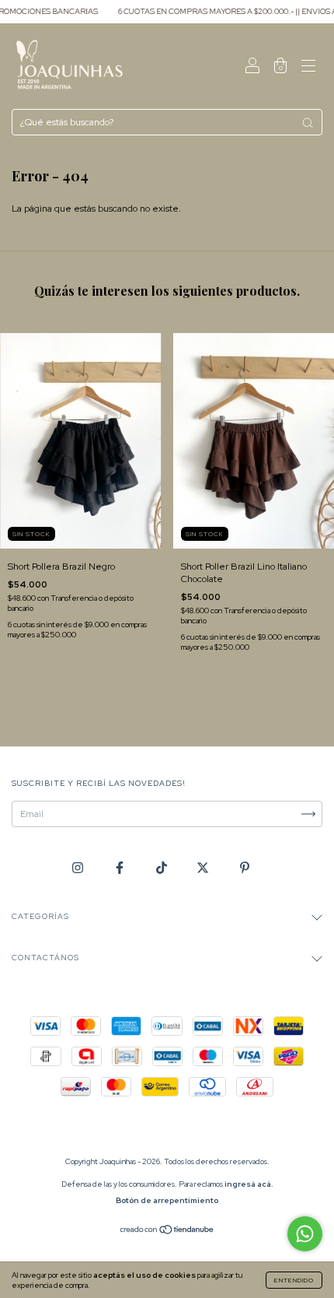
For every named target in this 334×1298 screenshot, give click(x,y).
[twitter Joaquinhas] (204, 867)
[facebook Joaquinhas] (121, 867)
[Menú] (308, 68)
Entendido (294, 1280)
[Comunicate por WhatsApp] (304, 1233)
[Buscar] (307, 123)
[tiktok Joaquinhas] (163, 867)
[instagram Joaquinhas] (79, 867)
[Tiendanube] (167, 1232)
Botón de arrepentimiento (167, 1200)
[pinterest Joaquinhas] (245, 867)
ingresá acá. (248, 1184)
